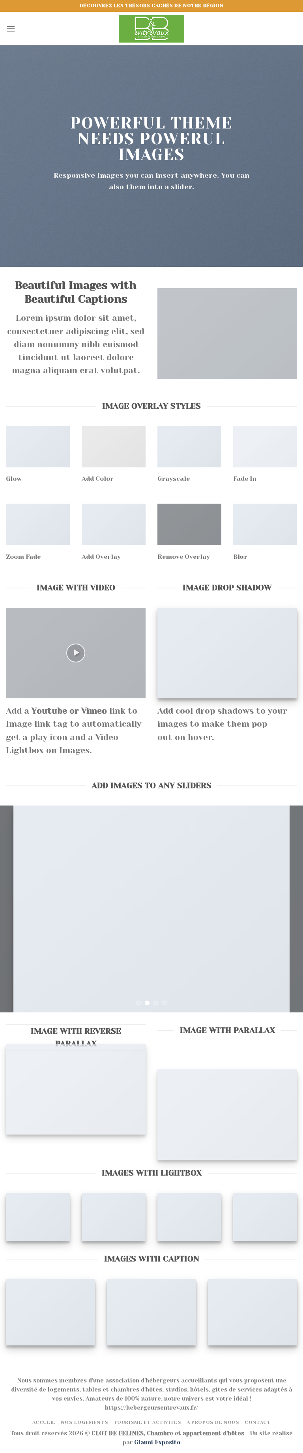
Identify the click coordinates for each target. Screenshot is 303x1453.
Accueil (44, 1422)
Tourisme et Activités (147, 1422)
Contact (258, 1422)
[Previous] (16, 909)
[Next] (287, 909)
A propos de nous (213, 1422)
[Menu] (10, 28)
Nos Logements (84, 1422)
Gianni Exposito (157, 1442)
